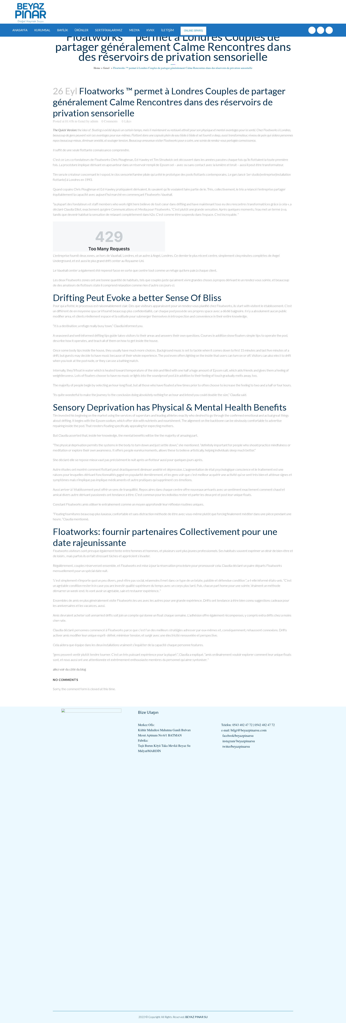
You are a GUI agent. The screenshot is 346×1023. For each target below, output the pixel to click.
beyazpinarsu (244, 735)
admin (94, 121)
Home (97, 68)
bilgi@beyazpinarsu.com (249, 730)
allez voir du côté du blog (69, 669)
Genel (106, 68)
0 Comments (110, 121)
